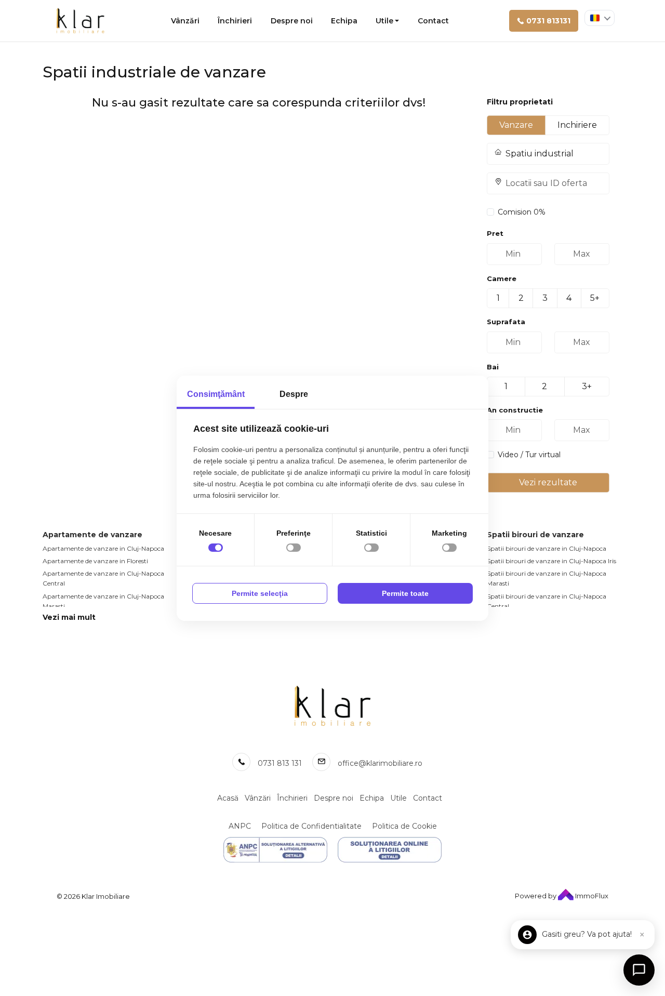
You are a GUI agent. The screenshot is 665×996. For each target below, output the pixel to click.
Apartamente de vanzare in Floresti (95, 561)
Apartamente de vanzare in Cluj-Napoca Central (103, 578)
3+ (587, 386)
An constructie (515, 410)
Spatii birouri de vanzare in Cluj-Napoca (546, 548)
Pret (495, 233)
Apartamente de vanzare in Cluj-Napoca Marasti (103, 601)
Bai (493, 367)
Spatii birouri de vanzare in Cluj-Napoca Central (546, 601)
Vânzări (185, 20)
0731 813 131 (280, 763)
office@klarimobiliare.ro (380, 763)
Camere (501, 278)
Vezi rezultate (548, 482)
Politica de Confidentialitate (311, 826)
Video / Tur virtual (529, 454)
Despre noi (292, 20)
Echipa (344, 20)
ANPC (240, 826)
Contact (433, 20)
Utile (384, 20)
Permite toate (405, 593)
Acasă (227, 798)
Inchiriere (577, 125)
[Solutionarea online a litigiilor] (390, 849)
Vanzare (516, 125)
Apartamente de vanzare (92, 534)
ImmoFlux (591, 896)
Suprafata (506, 321)
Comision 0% (522, 212)
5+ (595, 298)
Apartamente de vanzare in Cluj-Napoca (103, 548)
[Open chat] (639, 970)
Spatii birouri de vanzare (535, 534)
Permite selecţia (260, 593)
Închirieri (235, 20)
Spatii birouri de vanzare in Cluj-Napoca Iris (551, 561)
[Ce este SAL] (275, 849)
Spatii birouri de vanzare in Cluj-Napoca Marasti (546, 578)
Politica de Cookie (404, 826)
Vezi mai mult (69, 617)
